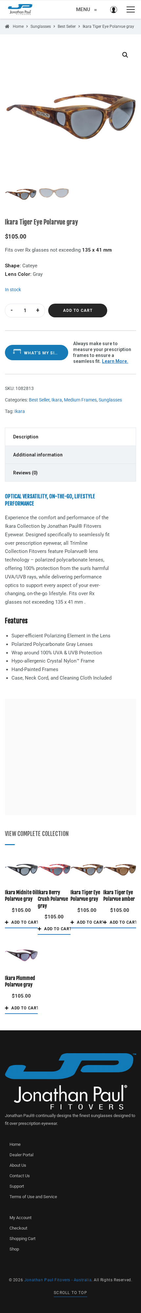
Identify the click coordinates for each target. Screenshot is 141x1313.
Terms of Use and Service (33, 1196)
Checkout (18, 1228)
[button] (125, 55)
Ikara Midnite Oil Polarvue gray (21, 895)
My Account (20, 1217)
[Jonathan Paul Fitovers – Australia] (20, 9)
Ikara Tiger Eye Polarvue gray (85, 895)
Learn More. (115, 361)
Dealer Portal (21, 1154)
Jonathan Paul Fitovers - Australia (57, 1280)
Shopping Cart (22, 1238)
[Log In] (113, 9)
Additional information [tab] (38, 454)
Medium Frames (80, 399)
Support (17, 1186)
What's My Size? (43, 353)
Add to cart (77, 310)
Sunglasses (110, 399)
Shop (14, 1249)
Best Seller (39, 399)
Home (15, 1144)
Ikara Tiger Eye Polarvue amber (119, 895)
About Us (18, 1165)
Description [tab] (25, 436)
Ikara (56, 399)
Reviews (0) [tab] (25, 472)
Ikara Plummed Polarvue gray (20, 981)
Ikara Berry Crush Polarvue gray (53, 899)
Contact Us (20, 1175)
